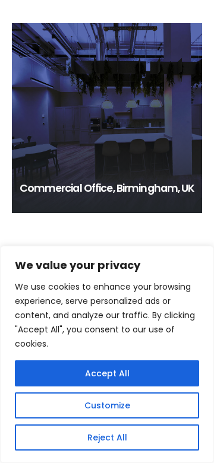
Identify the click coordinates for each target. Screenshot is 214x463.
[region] (107, 354)
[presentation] (21, 118)
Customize (107, 405)
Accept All (107, 373)
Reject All (107, 437)
